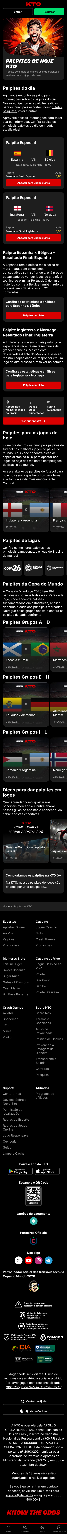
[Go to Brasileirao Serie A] (33, 568)
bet (11, 121)
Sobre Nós (43, 1013)
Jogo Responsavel (16, 1135)
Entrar (18, 11)
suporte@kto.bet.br (19, 1495)
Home (6, 906)
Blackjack (42, 980)
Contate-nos (12, 1093)
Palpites (8, 939)
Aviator (8, 1013)
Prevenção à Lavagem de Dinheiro (45, 1049)
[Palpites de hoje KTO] (33, 49)
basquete (9, 111)
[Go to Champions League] (54, 568)
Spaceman (10, 1019)
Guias (7, 1147)
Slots (39, 933)
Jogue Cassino (46, 927)
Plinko (7, 1037)
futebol (57, 107)
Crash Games (45, 939)
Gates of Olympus (16, 982)
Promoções (11, 945)
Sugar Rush (11, 976)
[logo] (33, 4)
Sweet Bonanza (14, 970)
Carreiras (42, 1069)
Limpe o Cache (13, 1153)
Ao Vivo (8, 933)
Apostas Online (14, 927)
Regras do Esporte (16, 1119)
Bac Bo (41, 986)
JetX (6, 1025)
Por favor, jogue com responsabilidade (33, 1383)
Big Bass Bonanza (16, 994)
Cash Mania (11, 988)
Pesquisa (42, 1075)
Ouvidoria (10, 1141)
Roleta (40, 974)
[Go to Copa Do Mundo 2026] (12, 568)
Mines (7, 1031)
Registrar (49, 11)
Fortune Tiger (12, 964)
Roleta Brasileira (47, 992)
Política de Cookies (49, 1039)
